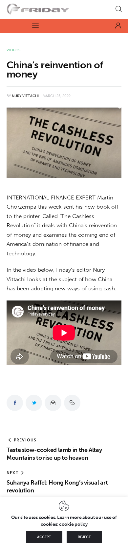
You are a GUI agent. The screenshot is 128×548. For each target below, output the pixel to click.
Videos (14, 50)
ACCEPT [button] (44, 537)
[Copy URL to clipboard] (72, 403)
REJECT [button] (84, 537)
